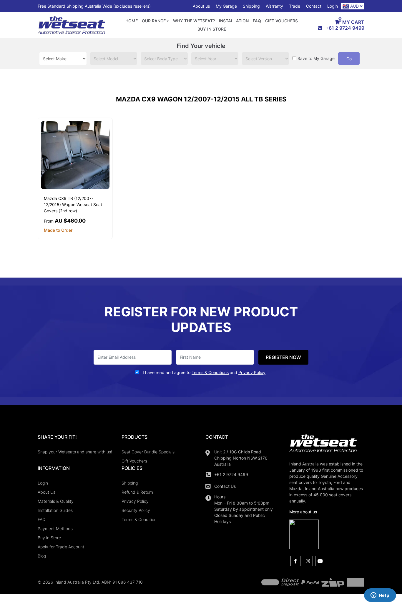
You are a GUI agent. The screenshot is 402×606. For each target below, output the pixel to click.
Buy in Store (211, 28)
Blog (42, 555)
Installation (234, 20)
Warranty (274, 6)
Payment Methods (55, 528)
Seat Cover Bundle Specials (148, 451)
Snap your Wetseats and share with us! (75, 451)
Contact (313, 6)
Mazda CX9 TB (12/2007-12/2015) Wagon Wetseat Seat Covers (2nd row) (73, 204)
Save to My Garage (316, 58)
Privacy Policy (135, 501)
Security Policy (136, 510)
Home (131, 20)
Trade (294, 6)
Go (349, 58)
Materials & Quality (56, 501)
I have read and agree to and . (204, 372)
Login (332, 6)
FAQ (257, 20)
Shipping (251, 6)
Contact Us (225, 486)
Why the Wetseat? (194, 20)
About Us (46, 492)
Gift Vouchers (281, 20)
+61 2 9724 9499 (231, 474)
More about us (303, 511)
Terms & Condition (139, 519)
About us (201, 6)
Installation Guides (55, 510)
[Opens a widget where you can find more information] (380, 595)
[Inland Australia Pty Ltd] (71, 24)
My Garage (226, 6)
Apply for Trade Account (61, 546)
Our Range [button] (154, 20)
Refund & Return (137, 492)
